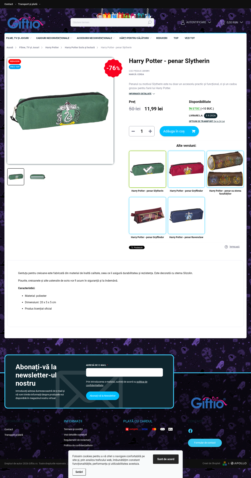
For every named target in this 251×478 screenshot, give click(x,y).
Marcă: (136, 74)
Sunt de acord (165, 459)
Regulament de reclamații (77, 440)
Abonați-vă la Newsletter (103, 395)
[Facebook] (190, 430)
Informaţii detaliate (140, 93)
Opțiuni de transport (207, 121)
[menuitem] (19, 38)
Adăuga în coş (174, 131)
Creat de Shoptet (211, 463)
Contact (8, 4)
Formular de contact (205, 442)
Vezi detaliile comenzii (75, 434)
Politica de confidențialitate (78, 445)
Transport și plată (27, 4)
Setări (79, 472)
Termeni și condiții (73, 429)
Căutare (149, 22)
